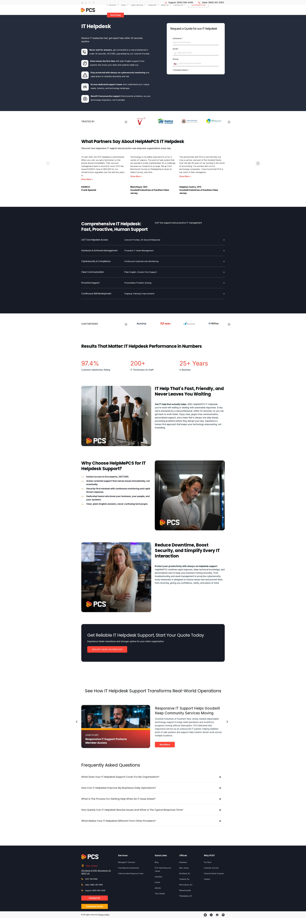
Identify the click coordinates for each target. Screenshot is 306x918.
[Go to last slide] (126, 122)
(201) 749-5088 (91, 879)
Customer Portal (94, 906)
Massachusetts (185, 890)
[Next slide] (229, 122)
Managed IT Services (126, 862)
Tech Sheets (160, 894)
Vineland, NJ (184, 879)
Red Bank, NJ (184, 873)
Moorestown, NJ (185, 885)
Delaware (183, 862)
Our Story (207, 862)
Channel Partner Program (214, 873)
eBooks (158, 888)
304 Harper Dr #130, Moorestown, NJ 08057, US (96, 872)
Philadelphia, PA (185, 896)
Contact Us (94, 898)
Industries (158, 877)
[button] (258, 163)
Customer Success (211, 868)
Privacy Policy (103, 915)
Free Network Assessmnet (128, 868)
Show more (87, 179)
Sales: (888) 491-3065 (213, 2)
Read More (165, 744)
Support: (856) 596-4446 (180, 2)
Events (157, 882)
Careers (207, 879)
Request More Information (107, 649)
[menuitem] (115, 15)
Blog (156, 862)
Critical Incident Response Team (130, 873)
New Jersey (91, 866)
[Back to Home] (88, 9)
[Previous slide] (76, 721)
